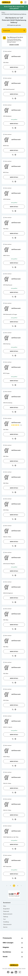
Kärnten (5, 927)
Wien (4, 906)
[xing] (20, 972)
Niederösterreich (7, 914)
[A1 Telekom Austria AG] (14, 894)
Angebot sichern (14, 44)
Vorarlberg (6, 922)
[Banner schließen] (26, 6)
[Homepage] (6, 2)
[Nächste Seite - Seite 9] (21, 885)
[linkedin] (16, 972)
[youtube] (12, 972)
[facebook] (8, 972)
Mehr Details (14, 67)
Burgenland (6, 908)
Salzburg (5, 916)
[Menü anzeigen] (25, 2)
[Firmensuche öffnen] (21, 2)
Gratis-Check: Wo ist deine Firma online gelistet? (14, 7)
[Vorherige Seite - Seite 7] (6, 885)
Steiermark (6, 911)
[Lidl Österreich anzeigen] (6, 56)
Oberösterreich (7, 924)
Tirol (4, 919)
